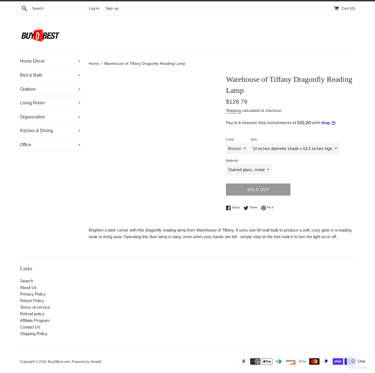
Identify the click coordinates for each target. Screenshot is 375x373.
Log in (94, 8)
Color (230, 139)
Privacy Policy (33, 294)
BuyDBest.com (59, 362)
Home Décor (50, 61)
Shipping (233, 110)
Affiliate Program (35, 320)
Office (50, 144)
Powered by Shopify (87, 362)
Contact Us (30, 327)
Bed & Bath (50, 75)
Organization (50, 117)
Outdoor (50, 89)
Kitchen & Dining (50, 130)
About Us (28, 287)
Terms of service (35, 307)
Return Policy (32, 300)
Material (232, 161)
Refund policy (32, 313)
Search (26, 281)
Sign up (112, 8)
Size (253, 139)
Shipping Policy (33, 333)
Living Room (50, 103)
